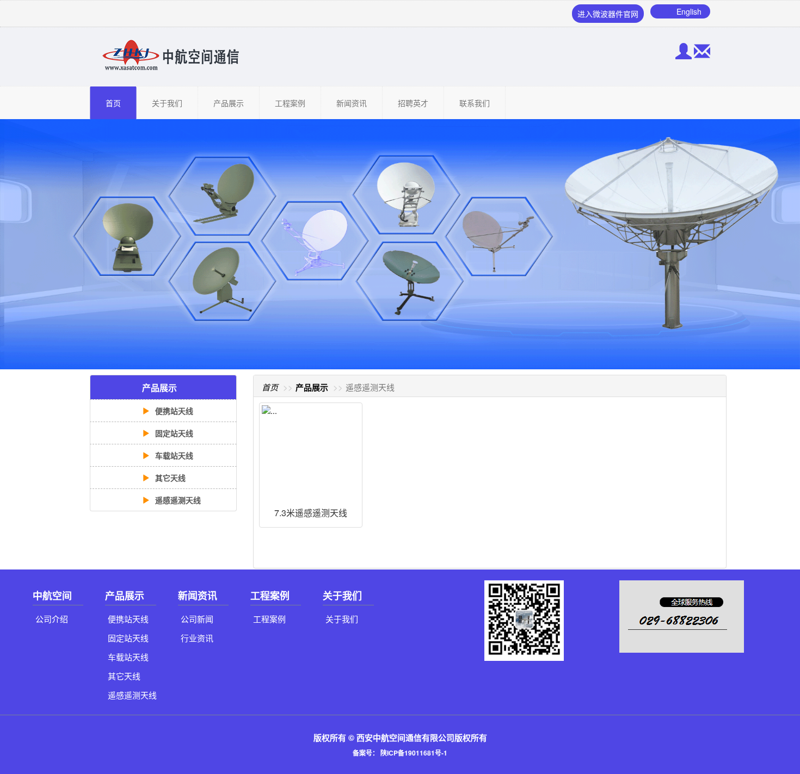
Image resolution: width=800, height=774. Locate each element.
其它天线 (169, 477)
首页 (113, 102)
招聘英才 (413, 102)
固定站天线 (173, 433)
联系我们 (474, 102)
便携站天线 (173, 410)
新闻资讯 (351, 102)
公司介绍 (51, 618)
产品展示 (228, 102)
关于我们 (167, 102)
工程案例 (290, 102)
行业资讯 (197, 637)
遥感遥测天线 (177, 499)
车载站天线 (173, 455)
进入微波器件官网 (607, 13)
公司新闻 (197, 618)
